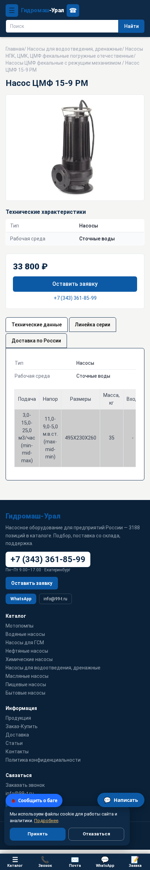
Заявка (135, 862)
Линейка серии (92, 324)
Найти (131, 26)
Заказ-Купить (22, 726)
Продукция (18, 718)
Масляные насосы (27, 676)
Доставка (17, 735)
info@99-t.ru (55, 598)
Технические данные (37, 324)
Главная (15, 49)
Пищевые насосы (26, 684)
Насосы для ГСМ (25, 642)
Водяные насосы (25, 634)
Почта (75, 862)
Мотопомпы (19, 626)
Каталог (15, 862)
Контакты (17, 751)
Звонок (45, 862)
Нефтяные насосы (27, 651)
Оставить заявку (75, 284)
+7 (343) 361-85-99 (75, 298)
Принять (38, 833)
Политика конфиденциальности (43, 760)
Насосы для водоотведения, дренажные (74, 49)
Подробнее (46, 820)
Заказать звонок (25, 785)
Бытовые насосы (25, 693)
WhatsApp (20, 598)
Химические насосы (29, 659)
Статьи (14, 743)
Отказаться (96, 833)
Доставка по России (36, 340)
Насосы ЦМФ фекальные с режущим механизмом (63, 63)
